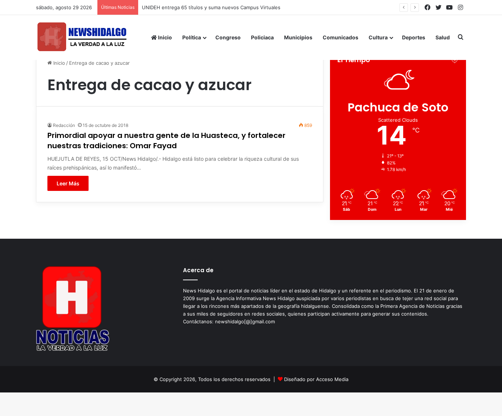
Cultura (378, 37)
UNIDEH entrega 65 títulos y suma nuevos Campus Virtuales (211, 7)
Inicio (164, 37)
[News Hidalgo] (82, 37)
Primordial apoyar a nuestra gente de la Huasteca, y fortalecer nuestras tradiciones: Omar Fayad (166, 140)
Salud (442, 37)
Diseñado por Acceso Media (316, 379)
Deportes (413, 37)
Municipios (298, 37)
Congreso (228, 37)
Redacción (64, 125)
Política (191, 37)
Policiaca (262, 37)
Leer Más (68, 183)
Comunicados (340, 37)
